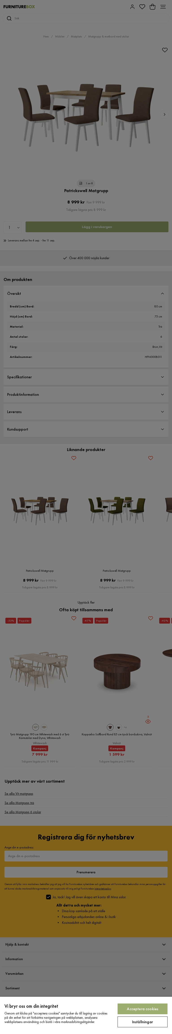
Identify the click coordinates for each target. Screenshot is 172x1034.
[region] (86, 1015)
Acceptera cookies (142, 1008)
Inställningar (142, 1021)
